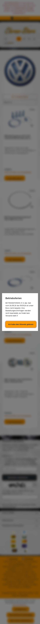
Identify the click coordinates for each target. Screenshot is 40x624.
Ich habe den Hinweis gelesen (20, 324)
